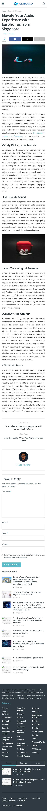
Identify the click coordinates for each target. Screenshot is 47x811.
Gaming (20, 714)
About (4, 798)
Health (20, 717)
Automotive (6, 717)
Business (5, 724)
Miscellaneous (23, 752)
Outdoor (35, 712)
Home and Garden (21, 722)
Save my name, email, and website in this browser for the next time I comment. (24, 556)
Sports (35, 735)
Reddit (35, 728)
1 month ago (19, 626)
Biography (6, 721)
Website (5, 544)
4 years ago (18, 661)
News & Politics (23, 756)
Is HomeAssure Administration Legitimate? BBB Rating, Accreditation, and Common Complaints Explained (26, 580)
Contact (22, 801)
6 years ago (18, 672)
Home (4, 11)
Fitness (5, 756)
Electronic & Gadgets (15, 11)
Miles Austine (9, 34)
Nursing (35, 708)
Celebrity (5, 728)
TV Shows (36, 749)
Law (18, 736)
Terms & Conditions (9, 801)
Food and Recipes (21, 709)
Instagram (21, 727)
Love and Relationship (22, 744)
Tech (34, 738)
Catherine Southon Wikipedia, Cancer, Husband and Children (29, 780)
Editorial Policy (36, 798)
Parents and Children (37, 716)
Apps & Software (5, 713)
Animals (5, 708)
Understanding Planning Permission (28, 658)
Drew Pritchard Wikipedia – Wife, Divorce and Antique (27, 770)
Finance (5, 752)
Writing (35, 753)
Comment (6, 492)
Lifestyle (20, 740)
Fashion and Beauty (7, 748)
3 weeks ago (18, 613)
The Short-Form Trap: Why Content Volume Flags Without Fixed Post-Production (28, 620)
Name (5, 522)
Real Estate (36, 724)
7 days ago (18, 598)
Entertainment (7, 743)
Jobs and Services (21, 731)
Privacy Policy (22, 798)
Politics (35, 721)
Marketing (21, 749)
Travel (34, 745)
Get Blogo (18, 805)
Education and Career (8, 732)
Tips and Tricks (38, 742)
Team (11, 798)
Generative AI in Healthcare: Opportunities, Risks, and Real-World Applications (28, 643)
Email (5, 533)
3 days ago (18, 587)
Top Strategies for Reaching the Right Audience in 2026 (27, 593)
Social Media (37, 731)
